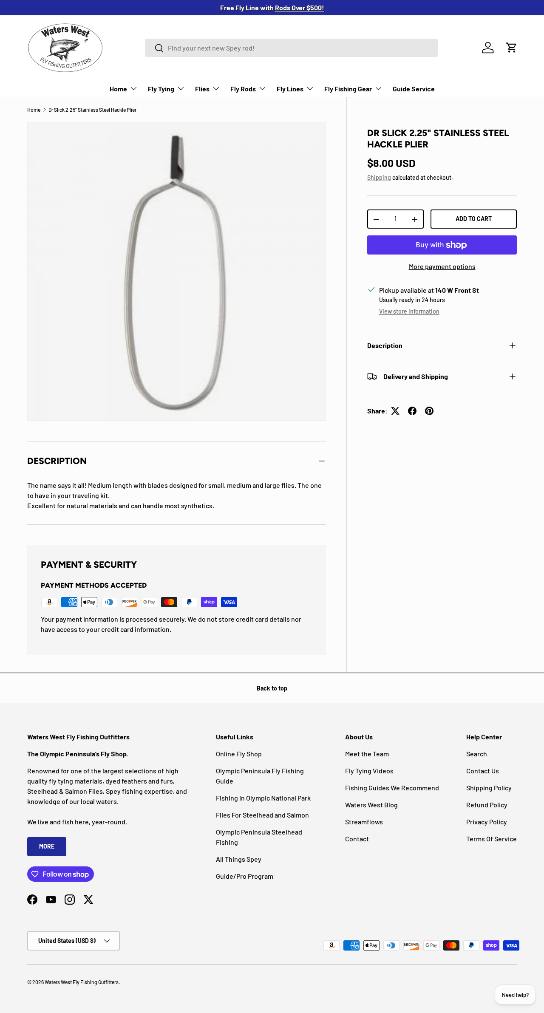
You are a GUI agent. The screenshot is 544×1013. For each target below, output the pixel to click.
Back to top (272, 688)
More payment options (442, 266)
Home (118, 89)
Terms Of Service (491, 839)
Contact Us (482, 771)
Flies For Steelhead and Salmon (262, 815)
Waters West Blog (371, 805)
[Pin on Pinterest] (429, 410)
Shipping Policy (489, 788)
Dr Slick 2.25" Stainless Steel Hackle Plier (92, 110)
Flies (202, 89)
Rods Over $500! (299, 7)
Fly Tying (161, 89)
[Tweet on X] (395, 410)
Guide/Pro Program (244, 876)
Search (476, 754)
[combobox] (291, 48)
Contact (357, 839)
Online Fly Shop (239, 754)
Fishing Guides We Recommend (392, 788)
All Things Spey (238, 859)
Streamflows (364, 822)
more (46, 846)
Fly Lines (290, 89)
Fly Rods (243, 89)
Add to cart (474, 218)
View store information (409, 311)
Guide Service (414, 89)
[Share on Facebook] (412, 410)
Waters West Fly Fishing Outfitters (82, 982)
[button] (511, 47)
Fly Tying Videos (369, 771)
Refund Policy (486, 805)
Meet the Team (367, 754)
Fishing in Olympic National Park (263, 798)
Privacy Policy (486, 822)
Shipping (379, 177)
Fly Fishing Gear (348, 89)
